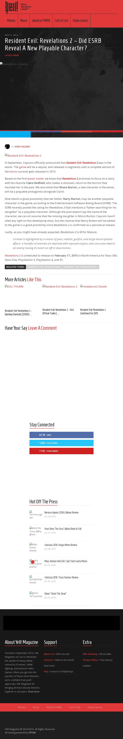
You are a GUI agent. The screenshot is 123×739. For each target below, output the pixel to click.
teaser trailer (35, 178)
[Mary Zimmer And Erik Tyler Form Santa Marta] (35, 565)
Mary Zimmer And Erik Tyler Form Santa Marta (66, 561)
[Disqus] (61, 373)
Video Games (80, 20)
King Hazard (22, 146)
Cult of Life (61, 20)
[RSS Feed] (116, 728)
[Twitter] (111, 728)
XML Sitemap (90, 653)
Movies (11, 20)
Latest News (12, 55)
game (22, 167)
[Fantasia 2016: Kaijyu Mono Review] (35, 549)
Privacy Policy (90, 659)
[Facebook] (101, 728)
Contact (48, 659)
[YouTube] (106, 728)
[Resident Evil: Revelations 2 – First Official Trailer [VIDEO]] (61, 295)
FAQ (46, 671)
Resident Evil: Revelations (44, 266)
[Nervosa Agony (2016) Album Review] (35, 516)
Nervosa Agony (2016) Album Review (61, 512)
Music (23, 20)
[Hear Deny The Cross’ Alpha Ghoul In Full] (35, 533)
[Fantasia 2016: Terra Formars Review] (35, 581)
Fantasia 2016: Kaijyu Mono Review (61, 545)
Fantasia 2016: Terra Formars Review (61, 577)
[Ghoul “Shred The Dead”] (35, 597)
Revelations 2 (70, 178)
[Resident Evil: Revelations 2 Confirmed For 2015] (99, 295)
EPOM (32, 732)
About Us (49, 653)
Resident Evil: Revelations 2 (82, 162)
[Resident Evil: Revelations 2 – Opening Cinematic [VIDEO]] (23, 296)
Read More (34, 691)
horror (13, 171)
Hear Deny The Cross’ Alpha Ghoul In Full (63, 528)
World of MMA (41, 20)
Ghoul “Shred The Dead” (56, 593)
